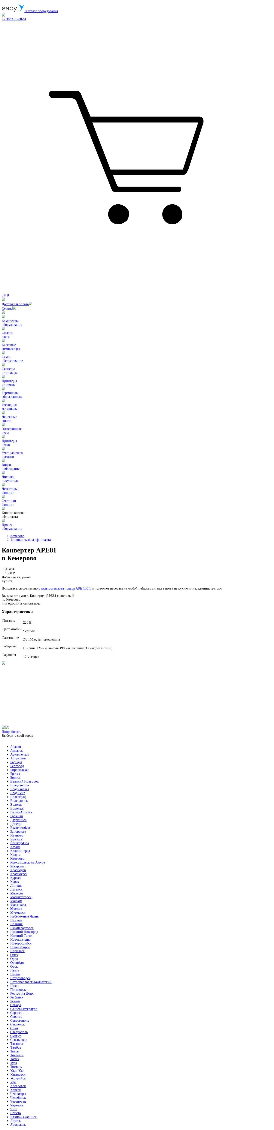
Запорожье (18, 831)
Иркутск (16, 839)
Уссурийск (18, 1078)
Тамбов (15, 1047)
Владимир (17, 793)
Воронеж (17, 808)
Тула (13, 1063)
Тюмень (16, 1067)
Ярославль (18, 1124)
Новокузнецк (20, 939)
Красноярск (18, 874)
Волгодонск (19, 800)
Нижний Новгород (24, 932)
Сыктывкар (18, 1040)
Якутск (15, 1121)
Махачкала (18, 905)
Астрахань (18, 758)
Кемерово (17, 858)
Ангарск (16, 750)
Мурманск (17, 912)
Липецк (16, 885)
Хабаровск (18, 1086)
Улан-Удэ (17, 1070)
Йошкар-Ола (19, 843)
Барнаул (16, 762)
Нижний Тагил (21, 935)
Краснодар (18, 870)
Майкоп (16, 901)
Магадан (16, 893)
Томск (14, 1059)
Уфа (13, 1082)
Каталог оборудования (41, 11)
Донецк (15, 824)
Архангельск (19, 754)
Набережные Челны (24, 916)
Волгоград (18, 797)
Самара (15, 1005)
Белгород (17, 766)
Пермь (15, 974)
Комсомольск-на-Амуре (27, 862)
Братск (15, 773)
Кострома (17, 866)
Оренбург (17, 962)
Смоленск (17, 1024)
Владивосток (19, 785)
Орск (14, 966)
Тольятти (17, 1055)
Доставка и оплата (15, 304)
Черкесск (17, 1105)
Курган (15, 878)
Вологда (16, 804)
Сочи (14, 1028)
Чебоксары (18, 1094)
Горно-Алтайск (21, 812)
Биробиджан (19, 770)
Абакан (15, 746)
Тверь (14, 1051)
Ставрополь (19, 1032)
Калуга (15, 854)
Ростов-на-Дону (22, 993)
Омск (14, 955)
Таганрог (17, 1043)
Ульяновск (17, 1074)
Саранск (16, 1013)
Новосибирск (20, 947)
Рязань (15, 1001)
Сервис (7, 308)
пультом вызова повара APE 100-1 (66, 588)
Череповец (18, 1101)
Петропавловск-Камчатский (31, 982)
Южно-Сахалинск (23, 1117)
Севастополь (19, 1020)
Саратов (16, 1016)
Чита (13, 1109)
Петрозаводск (20, 978)
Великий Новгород (24, 781)
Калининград (20, 851)
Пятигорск (18, 989)
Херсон (15, 1090)
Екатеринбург (20, 827)
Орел (14, 959)
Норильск (17, 951)
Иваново (16, 835)
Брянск (15, 777)
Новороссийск (20, 943)
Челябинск (18, 1097)
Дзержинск (18, 820)
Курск (14, 881)
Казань (15, 847)
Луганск (16, 889)
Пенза (14, 970)
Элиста (15, 1113)
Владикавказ (19, 789)
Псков (14, 986)
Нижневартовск (22, 928)
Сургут (15, 1036)
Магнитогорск (20, 897)
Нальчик (16, 924)
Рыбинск (16, 997)
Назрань (16, 920)
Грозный (16, 816)
